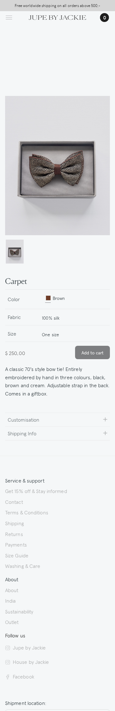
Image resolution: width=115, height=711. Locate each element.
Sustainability (19, 611)
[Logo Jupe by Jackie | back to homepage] (57, 16)
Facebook (23, 676)
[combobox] (73, 317)
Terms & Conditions (26, 512)
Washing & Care (22, 565)
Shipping (14, 522)
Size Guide (16, 555)
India (10, 600)
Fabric (14, 316)
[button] (14, 252)
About (12, 589)
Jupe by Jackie (29, 647)
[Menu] (9, 17)
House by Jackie (31, 661)
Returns (14, 533)
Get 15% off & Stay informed (36, 490)
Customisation (23, 419)
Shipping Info (22, 433)
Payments (16, 544)
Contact (14, 501)
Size (12, 333)
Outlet (12, 621)
